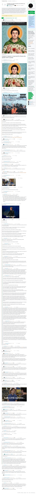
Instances (25, 492)
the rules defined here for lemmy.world (30, 43)
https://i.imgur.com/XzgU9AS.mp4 (17, 137)
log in (6, 15)
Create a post (31, 13)
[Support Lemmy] (16, 1)
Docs (27, 492)
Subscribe (31, 11)
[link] (9, 6)
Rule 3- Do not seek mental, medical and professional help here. (31, 54)
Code (29, 492)
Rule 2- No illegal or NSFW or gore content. (31, 51)
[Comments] (5, 4)
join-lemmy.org (33, 492)
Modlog (29, 99)
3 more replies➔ (6, 341)
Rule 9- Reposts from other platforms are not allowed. (31, 77)
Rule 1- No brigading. (32, 48)
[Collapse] (2, 20)
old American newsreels (23, 172)
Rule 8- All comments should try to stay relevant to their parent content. (31, 73)
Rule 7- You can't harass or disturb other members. (31, 69)
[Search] (29, 1)
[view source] (11, 6)
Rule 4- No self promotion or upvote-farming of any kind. (31, 58)
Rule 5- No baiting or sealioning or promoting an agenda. (31, 62)
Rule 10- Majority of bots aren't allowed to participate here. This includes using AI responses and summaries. (31, 82)
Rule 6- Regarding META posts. (31, 65)
